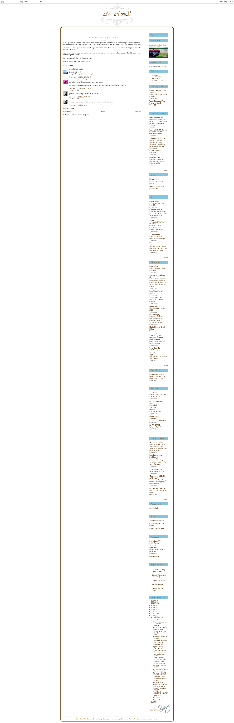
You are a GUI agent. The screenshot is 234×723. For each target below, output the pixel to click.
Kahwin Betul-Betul (156, 528)
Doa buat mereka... (155, 412)
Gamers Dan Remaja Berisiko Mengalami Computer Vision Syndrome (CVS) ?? (156, 319)
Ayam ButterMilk (158, 585)
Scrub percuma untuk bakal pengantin (160, 670)
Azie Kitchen (154, 393)
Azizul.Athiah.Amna (156, 298)
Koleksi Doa (153, 179)
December (157, 618)
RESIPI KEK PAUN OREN (157, 420)
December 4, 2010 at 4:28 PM (79, 97)
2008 (153, 702)
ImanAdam (155, 75)
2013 (153, 609)
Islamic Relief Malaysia (158, 130)
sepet (151, 355)
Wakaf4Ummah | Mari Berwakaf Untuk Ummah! (157, 103)
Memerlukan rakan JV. (156, 471)
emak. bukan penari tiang (78, 79)
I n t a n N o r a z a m (157, 488)
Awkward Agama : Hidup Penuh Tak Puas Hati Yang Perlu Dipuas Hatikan (158, 248)
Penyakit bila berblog (160, 640)
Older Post (137, 112)
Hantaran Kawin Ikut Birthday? (160, 637)
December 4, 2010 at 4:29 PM (79, 105)
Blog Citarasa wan (156, 401)
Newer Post (67, 112)
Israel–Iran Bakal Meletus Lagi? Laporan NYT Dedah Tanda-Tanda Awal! (158, 213)
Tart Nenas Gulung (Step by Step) (158, 570)
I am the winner (158, 658)
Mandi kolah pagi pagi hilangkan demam (160, 693)
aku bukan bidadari (156, 443)
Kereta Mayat (154, 201)
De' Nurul (72, 90)
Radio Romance (154, 543)
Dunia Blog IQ (154, 315)
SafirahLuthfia (156, 77)
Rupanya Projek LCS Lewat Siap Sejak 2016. (157, 237)
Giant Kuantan (158, 620)
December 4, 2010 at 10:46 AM (80, 77)
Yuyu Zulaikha (154, 348)
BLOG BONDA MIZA (156, 374)
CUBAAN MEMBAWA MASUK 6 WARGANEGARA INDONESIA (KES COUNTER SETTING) (156, 226)
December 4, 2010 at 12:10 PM (80, 89)
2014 (153, 607)
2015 (153, 605)
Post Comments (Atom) (81, 115)
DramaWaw (153, 548)
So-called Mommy (159, 682)
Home (103, 112)
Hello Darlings (154, 350)
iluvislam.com (154, 157)
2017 (153, 601)
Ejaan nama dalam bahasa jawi (159, 651)
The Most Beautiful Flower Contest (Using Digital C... (160, 661)
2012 (153, 611)
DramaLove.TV (155, 541)
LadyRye (73, 102)
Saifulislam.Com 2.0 (157, 138)
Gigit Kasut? (157, 696)
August (156, 700)
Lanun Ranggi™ (155, 306)
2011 (153, 613)
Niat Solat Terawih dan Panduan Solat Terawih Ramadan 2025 (157, 161)
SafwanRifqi (156, 78)
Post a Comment (69, 108)
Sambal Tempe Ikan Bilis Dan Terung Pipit (157, 396)
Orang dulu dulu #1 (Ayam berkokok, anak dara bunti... (160, 674)
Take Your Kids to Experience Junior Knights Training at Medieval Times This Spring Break (158, 462)
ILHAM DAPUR (154, 425)
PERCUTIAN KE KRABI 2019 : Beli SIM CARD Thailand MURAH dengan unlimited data (158, 447)
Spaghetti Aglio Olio (155, 427)
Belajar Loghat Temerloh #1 (158, 647)
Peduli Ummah (155, 151)
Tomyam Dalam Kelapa (158, 655)
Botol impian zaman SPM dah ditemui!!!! (160, 623)
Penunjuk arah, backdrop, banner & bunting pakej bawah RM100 (157, 482)
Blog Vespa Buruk (156, 291)
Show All (166, 170)
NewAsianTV (154, 556)
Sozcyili (152, 220)
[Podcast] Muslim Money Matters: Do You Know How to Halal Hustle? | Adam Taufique (158, 122)
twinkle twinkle (75, 94)
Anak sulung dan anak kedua (158, 643)
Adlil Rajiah (153, 508)
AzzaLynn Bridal (155, 469)
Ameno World (154, 234)
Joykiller (152, 293)
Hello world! (153, 153)
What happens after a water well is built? (156, 133)
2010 (153, 616)
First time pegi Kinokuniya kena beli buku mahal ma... (159, 632)
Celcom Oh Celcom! (159, 581)
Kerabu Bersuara (155, 210)
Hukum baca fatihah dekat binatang (160, 685)
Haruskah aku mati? (160, 627)
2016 (153, 603)
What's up (152, 331)
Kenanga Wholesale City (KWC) (159, 576)
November (157, 698)
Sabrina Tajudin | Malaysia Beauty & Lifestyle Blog (156, 337)
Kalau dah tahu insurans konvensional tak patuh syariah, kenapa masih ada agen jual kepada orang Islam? (158, 282)
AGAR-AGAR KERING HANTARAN (156, 404)
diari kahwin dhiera (156, 521)
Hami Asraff (153, 266)
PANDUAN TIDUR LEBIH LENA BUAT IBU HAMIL (157, 377)
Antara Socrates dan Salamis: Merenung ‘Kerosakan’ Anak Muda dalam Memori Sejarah (157, 143)
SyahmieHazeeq (157, 80)
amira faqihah (73, 69)
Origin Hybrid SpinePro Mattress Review (157, 342)
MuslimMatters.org (156, 118)
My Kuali (152, 410)
